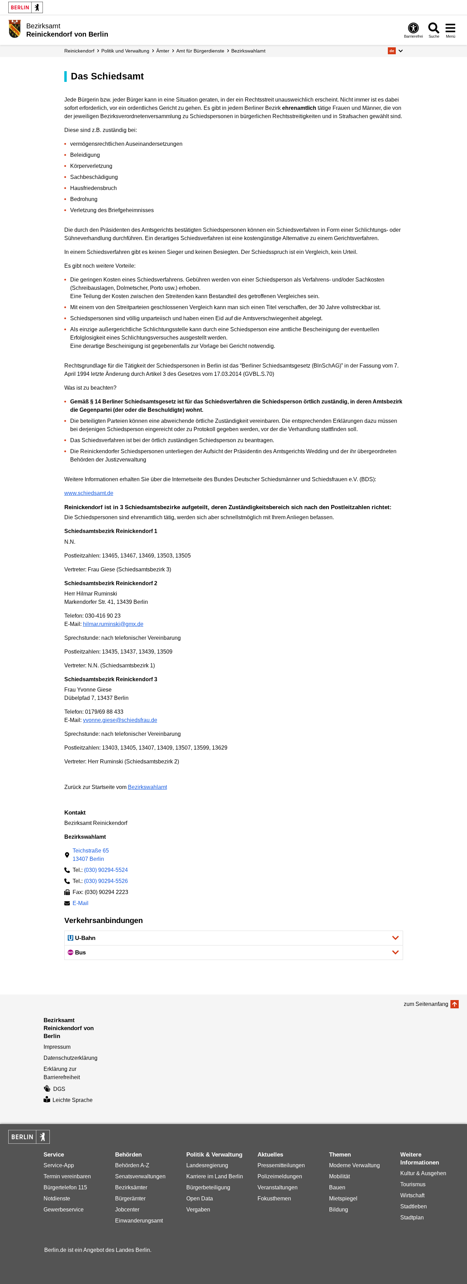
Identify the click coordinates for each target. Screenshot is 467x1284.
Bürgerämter (130, 1198)
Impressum (57, 1047)
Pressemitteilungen (281, 1165)
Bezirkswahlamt (248, 51)
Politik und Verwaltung (125, 51)
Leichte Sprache (73, 1100)
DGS (59, 1089)
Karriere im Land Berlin (214, 1176)
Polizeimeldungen (280, 1176)
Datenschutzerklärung (70, 1058)
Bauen (337, 1187)
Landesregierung (207, 1165)
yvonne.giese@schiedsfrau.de (120, 720)
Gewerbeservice (64, 1209)
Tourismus (413, 1184)
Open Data (199, 1198)
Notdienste (57, 1198)
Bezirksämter (131, 1187)
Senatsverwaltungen (140, 1176)
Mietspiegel (343, 1198)
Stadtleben (413, 1206)
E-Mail (80, 903)
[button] (395, 50)
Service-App (59, 1165)
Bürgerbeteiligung (208, 1187)
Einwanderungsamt (139, 1221)
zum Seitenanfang (426, 1004)
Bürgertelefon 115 (65, 1187)
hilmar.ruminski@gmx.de (113, 624)
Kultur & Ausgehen (423, 1173)
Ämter (162, 51)
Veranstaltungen (278, 1187)
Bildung (338, 1209)
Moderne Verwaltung (354, 1165)
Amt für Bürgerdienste (200, 51)
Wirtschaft (412, 1195)
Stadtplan (412, 1217)
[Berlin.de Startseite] (25, 7)
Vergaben (198, 1209)
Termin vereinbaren (67, 1176)
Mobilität (339, 1176)
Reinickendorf (79, 51)
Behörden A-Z (132, 1165)
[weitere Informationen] (14, 29)
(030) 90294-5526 (106, 881)
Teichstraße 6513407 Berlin (91, 855)
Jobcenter (127, 1209)
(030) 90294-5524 (106, 870)
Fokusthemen (274, 1198)
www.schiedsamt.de (88, 493)
